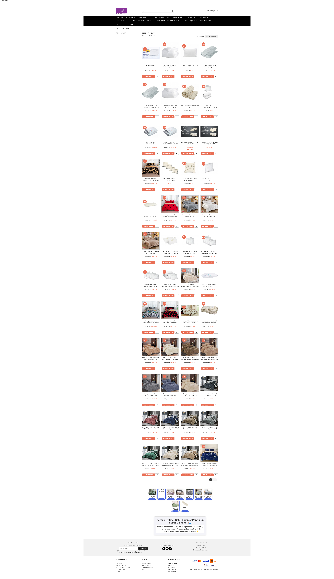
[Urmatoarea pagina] (215, 479)
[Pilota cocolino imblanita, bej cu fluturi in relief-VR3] (151, 347)
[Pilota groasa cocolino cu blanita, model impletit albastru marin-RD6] (170, 383)
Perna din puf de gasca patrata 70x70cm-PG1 (190, 179)
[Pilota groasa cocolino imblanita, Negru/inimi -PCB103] (170, 310)
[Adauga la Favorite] (157, 76)
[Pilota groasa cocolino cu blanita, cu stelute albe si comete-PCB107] (209, 453)
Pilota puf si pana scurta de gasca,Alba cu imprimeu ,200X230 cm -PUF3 (190, 321)
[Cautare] (172, 11)
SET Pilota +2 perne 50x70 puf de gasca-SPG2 (189, 143)
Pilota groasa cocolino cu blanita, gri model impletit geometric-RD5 (150, 394)
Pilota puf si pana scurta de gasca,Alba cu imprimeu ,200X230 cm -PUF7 (209, 321)
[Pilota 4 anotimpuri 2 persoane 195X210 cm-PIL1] (170, 131)
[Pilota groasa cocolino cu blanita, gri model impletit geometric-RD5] (151, 383)
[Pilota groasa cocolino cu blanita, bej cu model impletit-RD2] (209, 347)
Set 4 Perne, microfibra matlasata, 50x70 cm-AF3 (151, 285)
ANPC (143, 569)
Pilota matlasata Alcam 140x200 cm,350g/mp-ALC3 (151, 106)
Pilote (117, 38)
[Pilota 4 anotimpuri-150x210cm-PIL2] (151, 131)
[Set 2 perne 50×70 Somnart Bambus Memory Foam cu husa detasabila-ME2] (170, 240)
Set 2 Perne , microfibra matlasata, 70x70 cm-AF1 (190, 252)
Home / (118, 28)
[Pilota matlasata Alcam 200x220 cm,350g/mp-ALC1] (170, 53)
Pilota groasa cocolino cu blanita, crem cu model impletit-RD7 (190, 394)
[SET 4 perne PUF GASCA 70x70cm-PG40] (170, 168)
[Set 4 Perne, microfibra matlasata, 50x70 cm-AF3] (151, 275)
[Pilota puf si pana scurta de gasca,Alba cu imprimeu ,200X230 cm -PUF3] (190, 310)
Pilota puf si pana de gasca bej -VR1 (190, 106)
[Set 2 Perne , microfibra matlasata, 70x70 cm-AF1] (190, 241)
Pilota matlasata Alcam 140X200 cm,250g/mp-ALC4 (209, 66)
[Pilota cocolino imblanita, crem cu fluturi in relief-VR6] (170, 347)
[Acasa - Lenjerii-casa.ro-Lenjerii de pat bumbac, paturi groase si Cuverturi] (125, 11)
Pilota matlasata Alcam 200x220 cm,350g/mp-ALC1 (170, 66)
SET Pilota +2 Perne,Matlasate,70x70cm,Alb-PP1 (209, 106)
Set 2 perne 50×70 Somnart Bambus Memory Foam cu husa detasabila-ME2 (170, 252)
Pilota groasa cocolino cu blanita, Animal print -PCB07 (150, 179)
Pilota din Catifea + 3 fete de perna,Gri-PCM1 (190, 215)
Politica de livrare (120, 569)
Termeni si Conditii (121, 565)
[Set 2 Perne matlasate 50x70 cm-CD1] (151, 53)
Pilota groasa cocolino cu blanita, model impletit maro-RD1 (189, 358)
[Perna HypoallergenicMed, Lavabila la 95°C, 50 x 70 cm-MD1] (209, 275)
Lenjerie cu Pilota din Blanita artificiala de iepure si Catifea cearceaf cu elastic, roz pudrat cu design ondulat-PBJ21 (151, 428)
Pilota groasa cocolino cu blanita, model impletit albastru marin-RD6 (170, 394)
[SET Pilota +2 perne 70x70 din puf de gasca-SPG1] (209, 131)
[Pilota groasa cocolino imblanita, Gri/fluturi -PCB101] (151, 310)
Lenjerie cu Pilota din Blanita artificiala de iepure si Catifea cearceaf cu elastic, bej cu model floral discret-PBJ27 (189, 464)
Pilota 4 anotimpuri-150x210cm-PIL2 (150, 143)
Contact (118, 571)
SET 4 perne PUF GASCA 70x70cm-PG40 (170, 179)
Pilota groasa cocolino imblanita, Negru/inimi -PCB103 (170, 321)
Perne (117, 36)
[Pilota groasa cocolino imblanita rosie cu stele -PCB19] (170, 204)
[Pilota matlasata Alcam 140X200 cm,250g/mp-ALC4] (209, 53)
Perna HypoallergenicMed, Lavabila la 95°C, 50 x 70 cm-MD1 (209, 285)
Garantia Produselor (147, 567)
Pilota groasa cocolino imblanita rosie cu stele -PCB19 (170, 215)
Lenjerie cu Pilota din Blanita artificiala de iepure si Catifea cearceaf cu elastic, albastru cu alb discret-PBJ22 (170, 428)
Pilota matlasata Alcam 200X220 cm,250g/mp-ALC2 (170, 106)
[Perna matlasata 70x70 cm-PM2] (209, 168)
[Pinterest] (167, 548)
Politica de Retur (146, 565)
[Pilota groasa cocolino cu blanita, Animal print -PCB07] (151, 168)
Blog (131, 24)
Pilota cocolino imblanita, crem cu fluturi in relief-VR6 (170, 358)
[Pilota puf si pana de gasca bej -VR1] (190, 93)
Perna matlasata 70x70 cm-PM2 (209, 179)
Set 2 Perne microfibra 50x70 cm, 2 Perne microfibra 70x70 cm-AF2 (209, 252)
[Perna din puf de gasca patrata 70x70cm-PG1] (190, 168)
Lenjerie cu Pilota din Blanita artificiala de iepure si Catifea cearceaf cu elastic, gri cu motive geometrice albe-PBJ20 (209, 394)
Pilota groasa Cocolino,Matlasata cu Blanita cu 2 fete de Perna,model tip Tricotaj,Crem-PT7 (189, 285)
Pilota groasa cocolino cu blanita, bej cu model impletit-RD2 (209, 358)
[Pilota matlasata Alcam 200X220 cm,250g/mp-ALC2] (170, 93)
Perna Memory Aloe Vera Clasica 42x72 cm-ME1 (151, 215)
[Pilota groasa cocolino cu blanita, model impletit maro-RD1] (190, 347)
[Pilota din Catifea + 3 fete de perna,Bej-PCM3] (151, 241)
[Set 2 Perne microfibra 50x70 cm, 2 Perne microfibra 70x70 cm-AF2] (209, 240)
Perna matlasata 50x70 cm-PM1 (190, 66)
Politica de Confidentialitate (135, 552)
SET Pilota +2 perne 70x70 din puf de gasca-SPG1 (209, 143)
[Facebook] (163, 548)
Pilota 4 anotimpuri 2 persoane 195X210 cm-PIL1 (170, 143)
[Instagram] (170, 548)
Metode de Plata (146, 563)
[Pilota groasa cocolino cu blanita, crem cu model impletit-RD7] (190, 383)
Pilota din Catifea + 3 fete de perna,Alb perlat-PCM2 (209, 215)
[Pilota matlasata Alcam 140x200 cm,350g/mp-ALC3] (151, 93)
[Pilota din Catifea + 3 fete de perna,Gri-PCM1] (190, 204)
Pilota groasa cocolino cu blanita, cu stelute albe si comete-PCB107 (209, 464)
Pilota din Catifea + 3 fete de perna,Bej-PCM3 (150, 252)
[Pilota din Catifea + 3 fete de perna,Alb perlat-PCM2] (209, 204)
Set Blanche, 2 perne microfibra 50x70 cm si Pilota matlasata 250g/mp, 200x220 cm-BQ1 (170, 285)
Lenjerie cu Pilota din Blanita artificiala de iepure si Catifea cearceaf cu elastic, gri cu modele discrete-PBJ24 (209, 428)
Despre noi (119, 563)
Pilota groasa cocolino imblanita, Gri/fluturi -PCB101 (150, 321)
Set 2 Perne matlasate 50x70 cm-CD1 (150, 66)
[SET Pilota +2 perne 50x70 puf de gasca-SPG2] (190, 131)
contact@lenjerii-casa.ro (202, 550)
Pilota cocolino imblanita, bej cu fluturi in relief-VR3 (150, 358)
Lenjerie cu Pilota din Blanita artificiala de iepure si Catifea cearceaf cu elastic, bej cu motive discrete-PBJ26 (170, 464)
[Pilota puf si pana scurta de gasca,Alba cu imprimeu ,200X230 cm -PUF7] (209, 310)
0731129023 (202, 547)
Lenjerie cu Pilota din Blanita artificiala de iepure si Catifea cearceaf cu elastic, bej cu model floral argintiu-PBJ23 (189, 428)
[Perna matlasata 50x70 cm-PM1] (190, 53)
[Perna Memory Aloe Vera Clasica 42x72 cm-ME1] (151, 204)
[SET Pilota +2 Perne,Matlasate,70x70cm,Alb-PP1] (209, 93)
